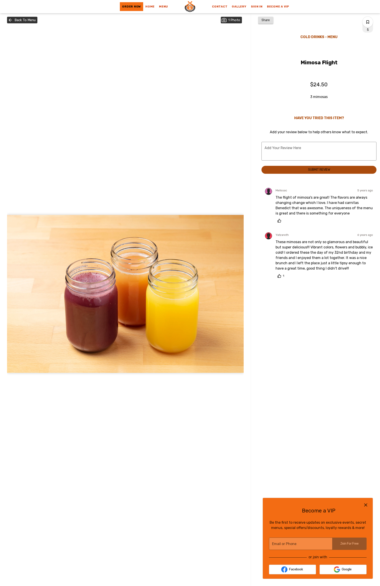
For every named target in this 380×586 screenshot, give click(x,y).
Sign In (257, 6)
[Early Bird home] (190, 6)
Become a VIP (278, 6)
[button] (22, 20)
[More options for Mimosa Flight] (367, 22)
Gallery (239, 6)
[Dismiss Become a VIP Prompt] (365, 505)
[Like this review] (280, 221)
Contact (219, 6)
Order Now (131, 6)
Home (150, 6)
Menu (163, 6)
